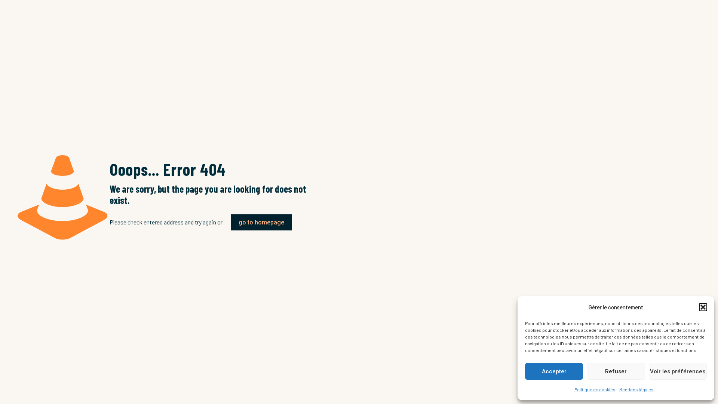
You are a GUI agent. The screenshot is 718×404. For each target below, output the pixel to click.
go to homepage (261, 222)
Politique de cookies (595, 389)
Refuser (616, 371)
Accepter (554, 371)
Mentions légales (636, 389)
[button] (703, 307)
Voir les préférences (677, 371)
